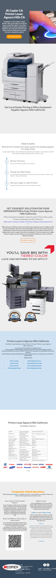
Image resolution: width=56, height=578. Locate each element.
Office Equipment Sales (14, 368)
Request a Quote (28, 240)
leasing (14, 494)
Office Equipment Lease (34, 361)
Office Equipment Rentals (34, 368)
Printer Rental (14, 363)
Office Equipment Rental (34, 365)
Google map (41, 541)
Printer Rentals (14, 365)
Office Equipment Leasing (34, 363)
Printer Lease (46, 512)
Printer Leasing (14, 361)
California (41, 523)
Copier (33, 512)
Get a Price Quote (14, 36)
